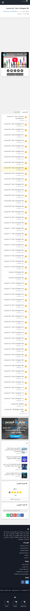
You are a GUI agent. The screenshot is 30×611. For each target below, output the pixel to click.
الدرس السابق (19, 74)
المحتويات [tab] (24, 112)
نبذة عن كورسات (24, 546)
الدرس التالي (11, 74)
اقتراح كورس (25, 564)
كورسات (24, 590)
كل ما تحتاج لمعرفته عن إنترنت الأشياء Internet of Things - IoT (12, 474)
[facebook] (22, 515)
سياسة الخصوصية (24, 553)
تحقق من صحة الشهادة (22, 572)
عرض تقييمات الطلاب (15, 499)
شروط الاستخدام (24, 548)
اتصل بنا (26, 558)
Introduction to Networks (9, 11)
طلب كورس (25, 567)
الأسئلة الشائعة (24, 550)
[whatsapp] (8, 515)
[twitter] (18, 515)
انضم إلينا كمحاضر (24, 569)
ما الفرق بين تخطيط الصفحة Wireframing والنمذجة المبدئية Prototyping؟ (13, 449)
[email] (11, 515)
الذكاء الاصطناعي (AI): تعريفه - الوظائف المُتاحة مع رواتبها (13, 458)
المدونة (26, 555)
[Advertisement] (15, 35)
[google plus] (15, 515)
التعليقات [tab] (16, 112)
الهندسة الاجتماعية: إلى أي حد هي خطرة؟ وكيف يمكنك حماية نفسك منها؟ (12, 466)
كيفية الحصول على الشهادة (21, 574)
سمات (13, 590)
